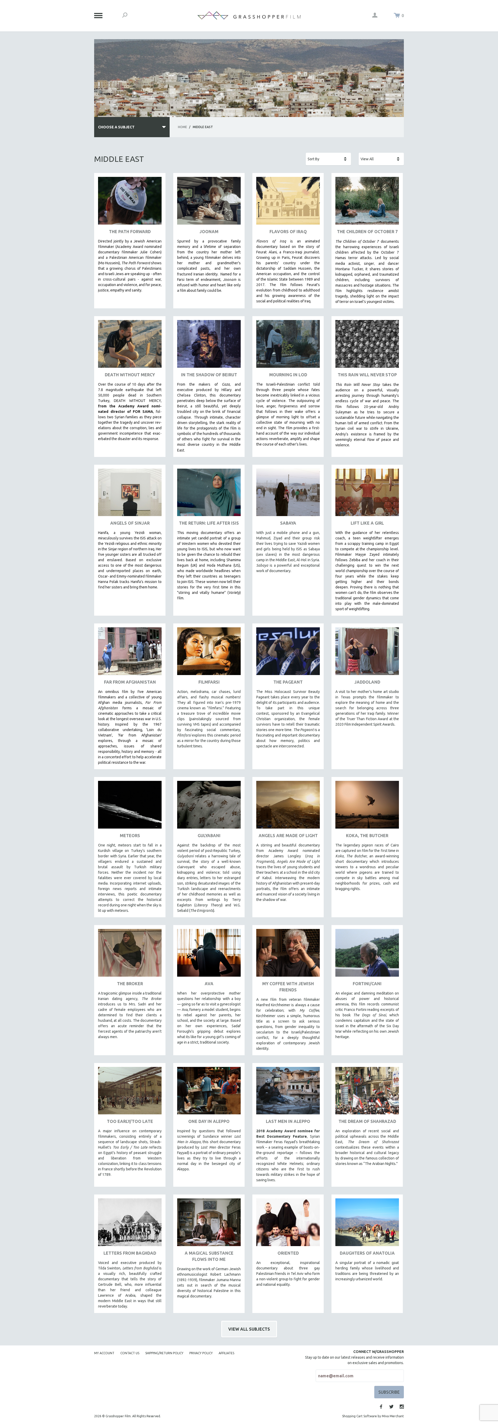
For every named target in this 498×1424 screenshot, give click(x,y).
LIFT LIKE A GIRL (367, 523)
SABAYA (288, 523)
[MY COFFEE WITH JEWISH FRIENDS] (288, 955)
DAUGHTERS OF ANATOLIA (367, 1253)
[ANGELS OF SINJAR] (130, 494)
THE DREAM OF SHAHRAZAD (367, 1121)
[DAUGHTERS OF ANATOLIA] (367, 1224)
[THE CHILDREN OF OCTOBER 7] (367, 202)
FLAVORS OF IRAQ (288, 231)
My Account (104, 1353)
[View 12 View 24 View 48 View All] (381, 159)
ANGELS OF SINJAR (130, 523)
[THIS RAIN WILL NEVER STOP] (367, 346)
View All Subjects (249, 1329)
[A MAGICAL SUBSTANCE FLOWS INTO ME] (209, 1224)
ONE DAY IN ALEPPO (209, 1121)
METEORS (130, 835)
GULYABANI (209, 835)
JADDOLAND (367, 682)
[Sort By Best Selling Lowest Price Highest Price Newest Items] (328, 159)
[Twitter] (391, 1407)
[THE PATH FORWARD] (130, 202)
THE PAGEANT (288, 682)
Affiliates (226, 1353)
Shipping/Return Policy (164, 1353)
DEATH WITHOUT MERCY (130, 374)
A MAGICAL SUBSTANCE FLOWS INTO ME (209, 1256)
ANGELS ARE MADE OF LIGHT (288, 835)
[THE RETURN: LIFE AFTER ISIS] (209, 494)
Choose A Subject (116, 127)
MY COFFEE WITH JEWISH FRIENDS (288, 986)
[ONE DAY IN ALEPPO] (209, 1093)
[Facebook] (381, 1407)
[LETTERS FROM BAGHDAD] (130, 1224)
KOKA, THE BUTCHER (367, 835)
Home (182, 127)
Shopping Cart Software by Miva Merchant (373, 1416)
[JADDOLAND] (367, 653)
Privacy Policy (201, 1353)
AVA (209, 983)
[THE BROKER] (130, 955)
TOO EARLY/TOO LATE (130, 1121)
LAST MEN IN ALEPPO (288, 1121)
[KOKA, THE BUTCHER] (367, 806)
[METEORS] (130, 806)
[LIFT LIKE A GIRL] (367, 494)
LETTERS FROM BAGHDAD (129, 1253)
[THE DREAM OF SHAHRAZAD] (367, 1093)
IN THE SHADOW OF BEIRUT (209, 374)
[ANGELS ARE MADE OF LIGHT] (288, 806)
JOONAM (208, 231)
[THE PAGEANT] (288, 653)
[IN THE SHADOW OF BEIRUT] (209, 346)
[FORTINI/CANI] (367, 955)
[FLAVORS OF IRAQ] (288, 202)
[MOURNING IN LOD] (288, 346)
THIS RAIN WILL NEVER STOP (367, 374)
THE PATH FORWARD (130, 231)
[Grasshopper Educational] (249, 15)
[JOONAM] (209, 202)
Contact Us (129, 1353)
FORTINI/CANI (367, 983)
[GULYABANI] (209, 806)
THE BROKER (130, 983)
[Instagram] (402, 1407)
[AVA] (209, 955)
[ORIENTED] (288, 1224)
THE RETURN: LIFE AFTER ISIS (209, 523)
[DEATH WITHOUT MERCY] (130, 346)
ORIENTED (288, 1253)
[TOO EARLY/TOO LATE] (130, 1093)
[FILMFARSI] (209, 653)
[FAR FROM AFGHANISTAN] (130, 653)
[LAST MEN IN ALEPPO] (288, 1093)
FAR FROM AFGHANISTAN (130, 682)
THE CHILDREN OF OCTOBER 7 (367, 231)
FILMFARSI (209, 682)
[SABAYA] (288, 494)
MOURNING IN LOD (288, 374)
